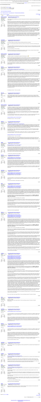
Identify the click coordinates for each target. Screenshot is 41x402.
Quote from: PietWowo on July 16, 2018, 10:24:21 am (14, 172)
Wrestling (2, 253)
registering (25, 2)
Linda (2, 183)
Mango (2, 383)
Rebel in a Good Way (4, 16)
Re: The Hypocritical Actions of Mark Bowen (14, 121)
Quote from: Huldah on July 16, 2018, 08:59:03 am (13, 157)
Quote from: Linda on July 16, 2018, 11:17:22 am (13, 214)
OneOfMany (2, 342)
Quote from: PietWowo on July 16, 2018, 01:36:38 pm (14, 255)
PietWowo (2, 121)
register (10, 7)
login (7, 7)
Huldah (2, 142)
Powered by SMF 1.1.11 (14, 400)
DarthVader (2, 170)
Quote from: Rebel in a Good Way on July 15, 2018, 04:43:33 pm (15, 123)
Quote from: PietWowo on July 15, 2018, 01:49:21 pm (14, 134)
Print (39, 14)
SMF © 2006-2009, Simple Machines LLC (24, 400)
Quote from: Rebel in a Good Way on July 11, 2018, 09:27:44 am (15, 69)
